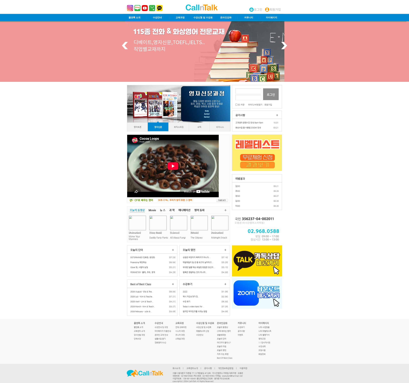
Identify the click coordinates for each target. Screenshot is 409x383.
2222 (185, 291)
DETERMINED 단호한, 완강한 (142, 257)
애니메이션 (184, 210)
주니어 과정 (180, 335)
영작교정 (262, 339)
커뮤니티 (248, 17)
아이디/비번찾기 (255, 104)
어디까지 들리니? (224, 342)
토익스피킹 (179, 127)
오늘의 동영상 (137, 210)
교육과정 (180, 17)
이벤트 (240, 335)
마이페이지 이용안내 (163, 331)
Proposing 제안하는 (138, 262)
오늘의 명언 (221, 350)
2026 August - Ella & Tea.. (141, 291)
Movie (152, 210)
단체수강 (137, 339)
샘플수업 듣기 (160, 339)
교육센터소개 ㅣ (194, 368)
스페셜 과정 (180, 339)
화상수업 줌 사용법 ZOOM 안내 (248, 127)
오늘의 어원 (221, 346)
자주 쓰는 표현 (222, 354)
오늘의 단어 (221, 339)
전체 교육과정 (180, 327)
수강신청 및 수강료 (203, 17)
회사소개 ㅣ (178, 368)
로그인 (271, 94)
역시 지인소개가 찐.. (191, 296)
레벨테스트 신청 (202, 331)
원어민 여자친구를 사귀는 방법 (195, 311)
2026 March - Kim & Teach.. (142, 306)
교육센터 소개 (139, 331)
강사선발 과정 (139, 335)
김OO (237, 184)
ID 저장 (240, 104)
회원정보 (262, 354)
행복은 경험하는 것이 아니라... (195, 272)
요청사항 (262, 350)
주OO (237, 189)
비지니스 (220, 127)
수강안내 (157, 17)
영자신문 (158, 127)
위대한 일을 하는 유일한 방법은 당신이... (199, 267)
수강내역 (262, 346)
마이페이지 (271, 17)
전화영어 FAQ (160, 342)
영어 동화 (199, 210)
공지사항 (241, 331)
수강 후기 (186, 301)
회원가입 (268, 104)
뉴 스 (162, 210)
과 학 (172, 210)
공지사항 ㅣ (210, 368)
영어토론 (137, 127)
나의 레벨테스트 (265, 331)
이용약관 (243, 368)
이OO (237, 204)
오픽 (199, 127)
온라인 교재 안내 (161, 335)
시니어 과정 (180, 331)
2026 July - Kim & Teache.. (142, 296)
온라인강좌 (226, 17)
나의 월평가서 (264, 335)
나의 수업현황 (264, 327)
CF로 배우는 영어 (224, 331)
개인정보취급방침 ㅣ (227, 368)
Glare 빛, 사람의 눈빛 (139, 267)
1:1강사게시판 (264, 342)
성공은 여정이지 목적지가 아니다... (197, 257)
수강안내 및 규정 (161, 327)
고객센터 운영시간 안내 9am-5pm (249, 122)
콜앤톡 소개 (134, 17)
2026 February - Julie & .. (141, 311)
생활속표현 (221, 335)
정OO (237, 194)
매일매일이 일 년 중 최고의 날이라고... (198, 262)
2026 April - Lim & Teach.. (141, 301)
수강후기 (241, 327)
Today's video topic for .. (193, 306)
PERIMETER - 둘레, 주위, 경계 (142, 272)
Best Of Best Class (224, 358)
